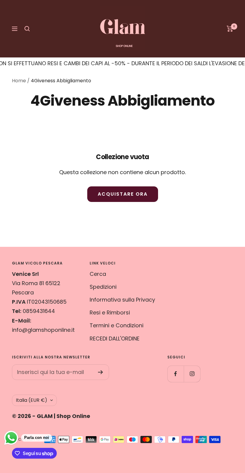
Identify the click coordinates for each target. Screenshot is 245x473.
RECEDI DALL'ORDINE (115, 338)
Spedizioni (103, 287)
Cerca (98, 274)
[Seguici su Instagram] (192, 374)
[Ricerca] (27, 28)
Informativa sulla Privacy (122, 299)
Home (19, 80)
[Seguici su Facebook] (175, 374)
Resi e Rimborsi (110, 312)
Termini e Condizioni (116, 325)
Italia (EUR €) (31, 400)
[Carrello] (230, 29)
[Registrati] (100, 372)
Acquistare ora (123, 194)
